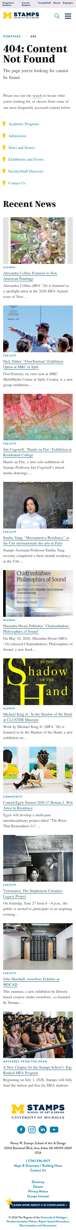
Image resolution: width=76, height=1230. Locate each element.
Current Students (26, 4)
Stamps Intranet (38, 1196)
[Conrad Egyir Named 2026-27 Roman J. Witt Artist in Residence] (38, 769)
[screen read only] (68, 16)
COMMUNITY (13, 796)
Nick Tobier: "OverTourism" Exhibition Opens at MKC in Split (33, 364)
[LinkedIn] (43, 1130)
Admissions (17, 135)
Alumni (56, 2)
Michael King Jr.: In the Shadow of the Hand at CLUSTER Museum (37, 716)
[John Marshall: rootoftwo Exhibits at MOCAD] (38, 945)
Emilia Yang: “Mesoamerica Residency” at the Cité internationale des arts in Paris (36, 540)
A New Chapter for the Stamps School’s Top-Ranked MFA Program (37, 1070)
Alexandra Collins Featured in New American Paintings (30, 275)
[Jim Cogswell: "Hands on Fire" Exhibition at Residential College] (38, 416)
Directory (38, 1182)
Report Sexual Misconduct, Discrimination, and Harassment (44, 1223)
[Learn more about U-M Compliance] (38, 1203)
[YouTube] (54, 1130)
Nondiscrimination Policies (22, 1221)
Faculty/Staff (44, 2)
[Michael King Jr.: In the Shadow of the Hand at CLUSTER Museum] (38, 681)
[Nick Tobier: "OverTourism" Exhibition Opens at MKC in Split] (38, 328)
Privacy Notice (38, 1191)
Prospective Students (8, 4)
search (37, 95)
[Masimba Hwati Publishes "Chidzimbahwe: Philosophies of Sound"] (38, 592)
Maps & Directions (26, 1165)
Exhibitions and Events (26, 159)
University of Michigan (53, 1217)
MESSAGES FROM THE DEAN (25, 1061)
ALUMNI (9, 267)
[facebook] (21, 1130)
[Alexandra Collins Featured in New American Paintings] (38, 240)
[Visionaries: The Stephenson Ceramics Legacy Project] (38, 857)
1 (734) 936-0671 (38, 1160)
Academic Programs (23, 123)
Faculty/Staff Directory (25, 171)
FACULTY (9, 355)
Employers (68, 2)
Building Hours (52, 1165)
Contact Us (17, 182)
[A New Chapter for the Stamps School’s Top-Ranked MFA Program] (38, 1034)
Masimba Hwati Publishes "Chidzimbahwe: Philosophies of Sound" (36, 628)
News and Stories (21, 147)
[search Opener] (57, 16)
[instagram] (31, 1130)
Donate (38, 1186)
